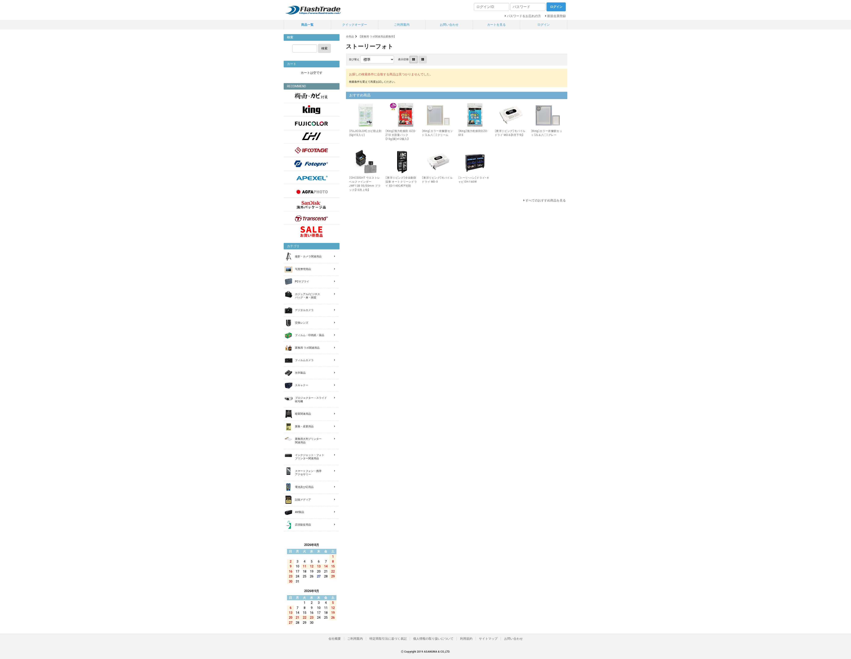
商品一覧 (307, 24)
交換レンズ (301, 322)
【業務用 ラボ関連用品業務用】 (377, 36)
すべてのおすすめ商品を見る (545, 200)
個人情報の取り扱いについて (433, 638)
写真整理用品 (303, 269)
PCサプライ (302, 281)
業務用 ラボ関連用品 (307, 347)
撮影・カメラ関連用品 (308, 256)
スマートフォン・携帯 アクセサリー (308, 472)
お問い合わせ (449, 24)
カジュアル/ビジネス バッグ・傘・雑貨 (307, 296)
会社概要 (334, 638)
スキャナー (301, 385)
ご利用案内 (402, 24)
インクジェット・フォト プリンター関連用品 (309, 457)
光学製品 (300, 372)
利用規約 (466, 638)
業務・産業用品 (304, 426)
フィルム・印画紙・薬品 (309, 335)
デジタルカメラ (304, 310)
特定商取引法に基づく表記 (388, 638)
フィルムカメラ (304, 360)
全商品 (350, 36)
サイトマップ (488, 638)
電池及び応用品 (304, 487)
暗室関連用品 (303, 413)
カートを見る (496, 24)
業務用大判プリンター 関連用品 (308, 440)
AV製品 (299, 512)
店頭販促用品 (303, 524)
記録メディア (303, 499)
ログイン (543, 24)
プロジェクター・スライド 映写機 (311, 399)
